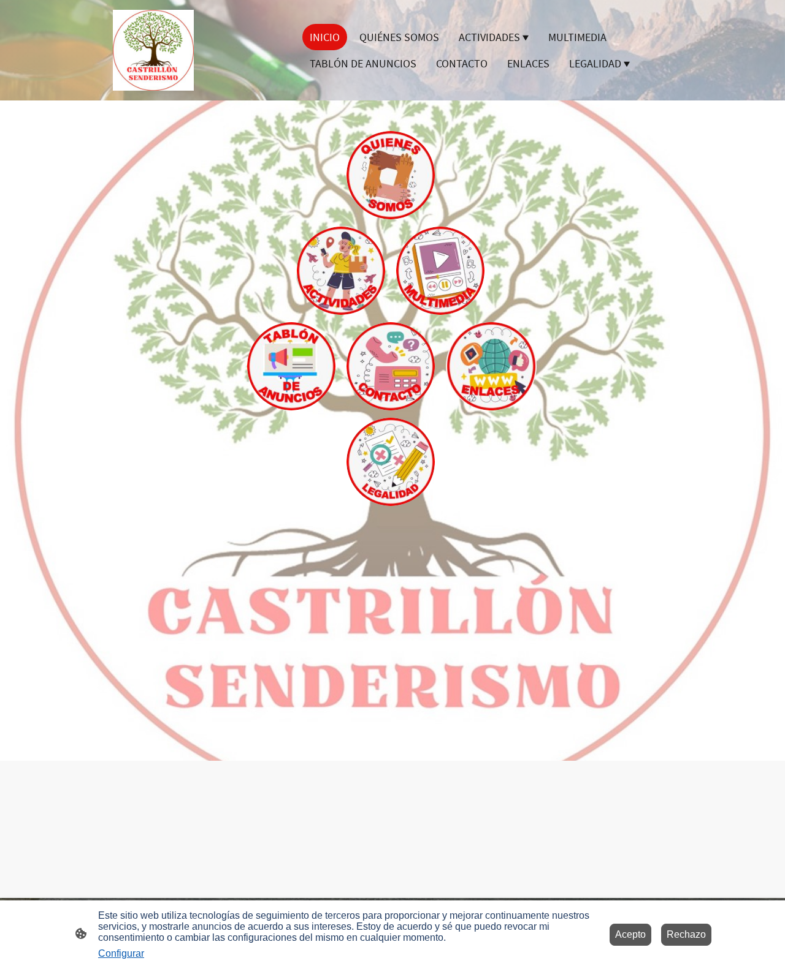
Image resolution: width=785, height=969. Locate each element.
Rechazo (686, 934)
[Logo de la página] (153, 50)
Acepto (630, 934)
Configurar (121, 953)
